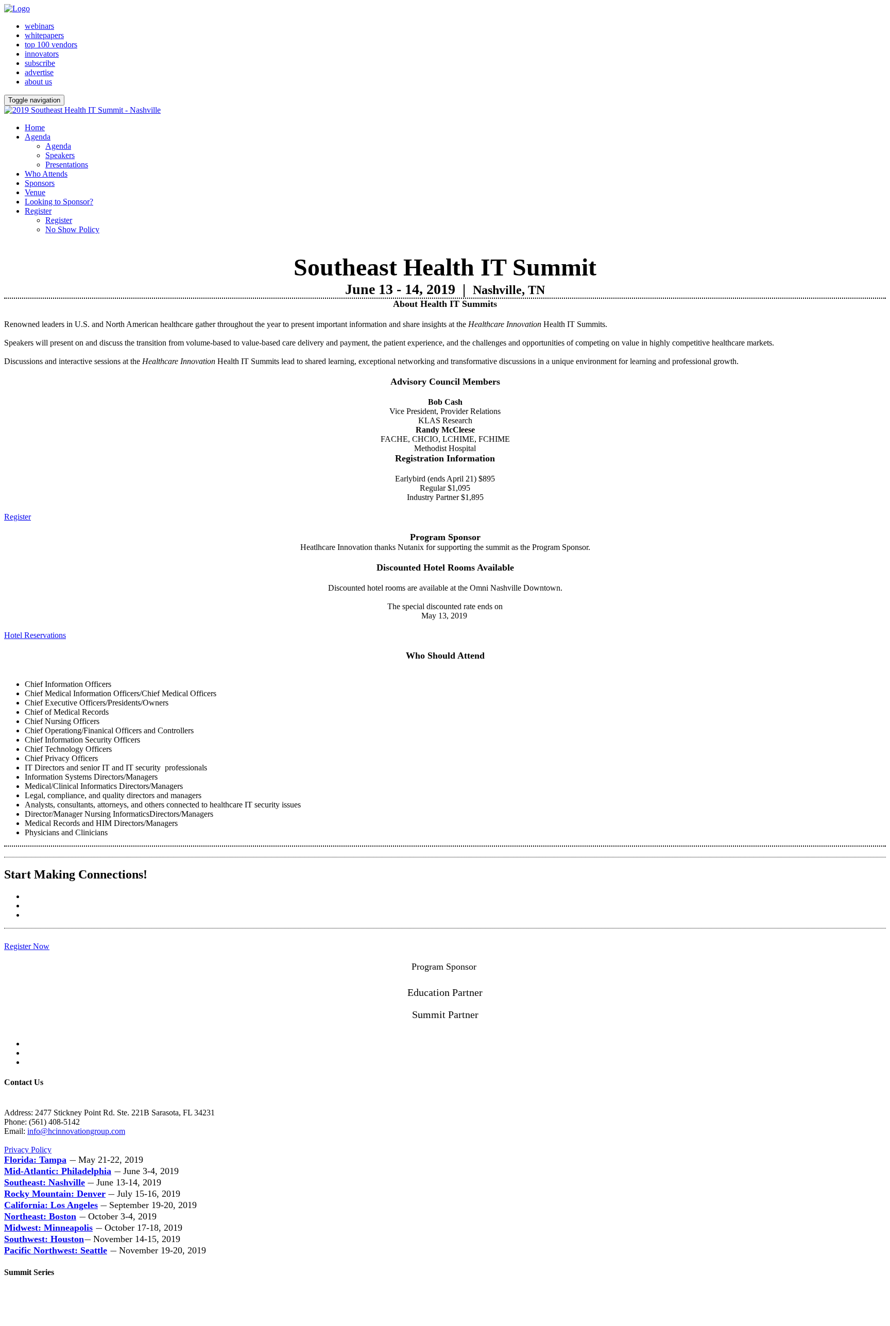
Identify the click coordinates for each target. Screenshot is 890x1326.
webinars (39, 26)
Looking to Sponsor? (59, 201)
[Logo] (17, 8)
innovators (42, 53)
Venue (35, 192)
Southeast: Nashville (44, 1182)
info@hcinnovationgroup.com (76, 1131)
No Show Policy (72, 229)
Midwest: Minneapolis (48, 1227)
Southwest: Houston (44, 1239)
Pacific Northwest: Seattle (55, 1250)
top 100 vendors (51, 44)
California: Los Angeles (51, 1205)
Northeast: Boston (40, 1216)
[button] (17, 516)
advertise (39, 72)
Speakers (60, 155)
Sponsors (40, 183)
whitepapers (44, 35)
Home (35, 127)
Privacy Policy (28, 1149)
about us (38, 81)
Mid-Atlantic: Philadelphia (57, 1171)
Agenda (37, 136)
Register (38, 210)
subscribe (40, 63)
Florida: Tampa (35, 1160)
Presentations (66, 164)
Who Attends (46, 173)
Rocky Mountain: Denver (55, 1194)
